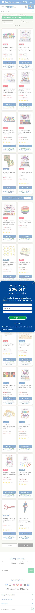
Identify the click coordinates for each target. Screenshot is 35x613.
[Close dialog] (33, 283)
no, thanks (17, 323)
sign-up (17, 318)
